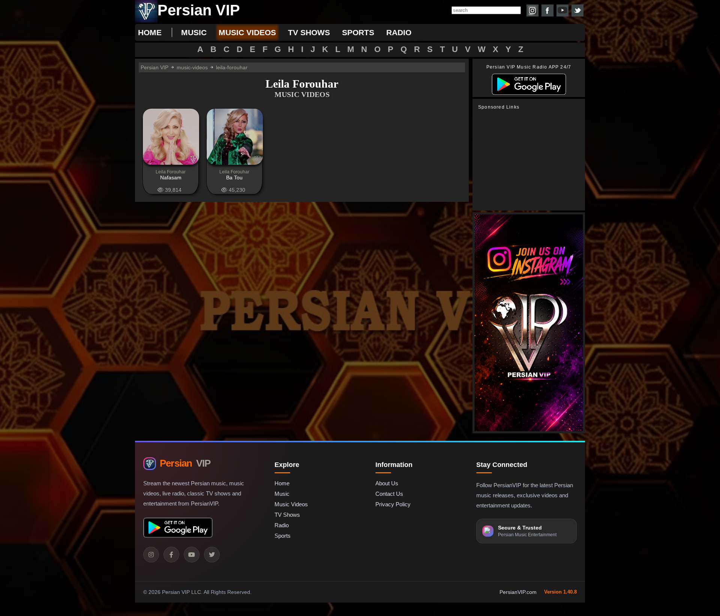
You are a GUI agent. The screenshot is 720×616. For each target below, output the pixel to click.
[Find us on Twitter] (578, 10)
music (194, 32)
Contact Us (389, 494)
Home (150, 32)
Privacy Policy (393, 504)
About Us (386, 483)
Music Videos (291, 504)
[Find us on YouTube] (562, 10)
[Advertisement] (530, 160)
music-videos (192, 67)
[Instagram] (151, 554)
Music (282, 494)
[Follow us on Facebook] (548, 10)
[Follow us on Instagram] (532, 10)
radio (398, 32)
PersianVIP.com (518, 592)
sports (358, 32)
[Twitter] (212, 554)
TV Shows (287, 515)
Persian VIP (154, 67)
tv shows (309, 32)
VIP (185, 463)
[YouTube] (192, 554)
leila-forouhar (232, 67)
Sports (282, 535)
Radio (281, 525)
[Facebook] (171, 554)
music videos (247, 32)
